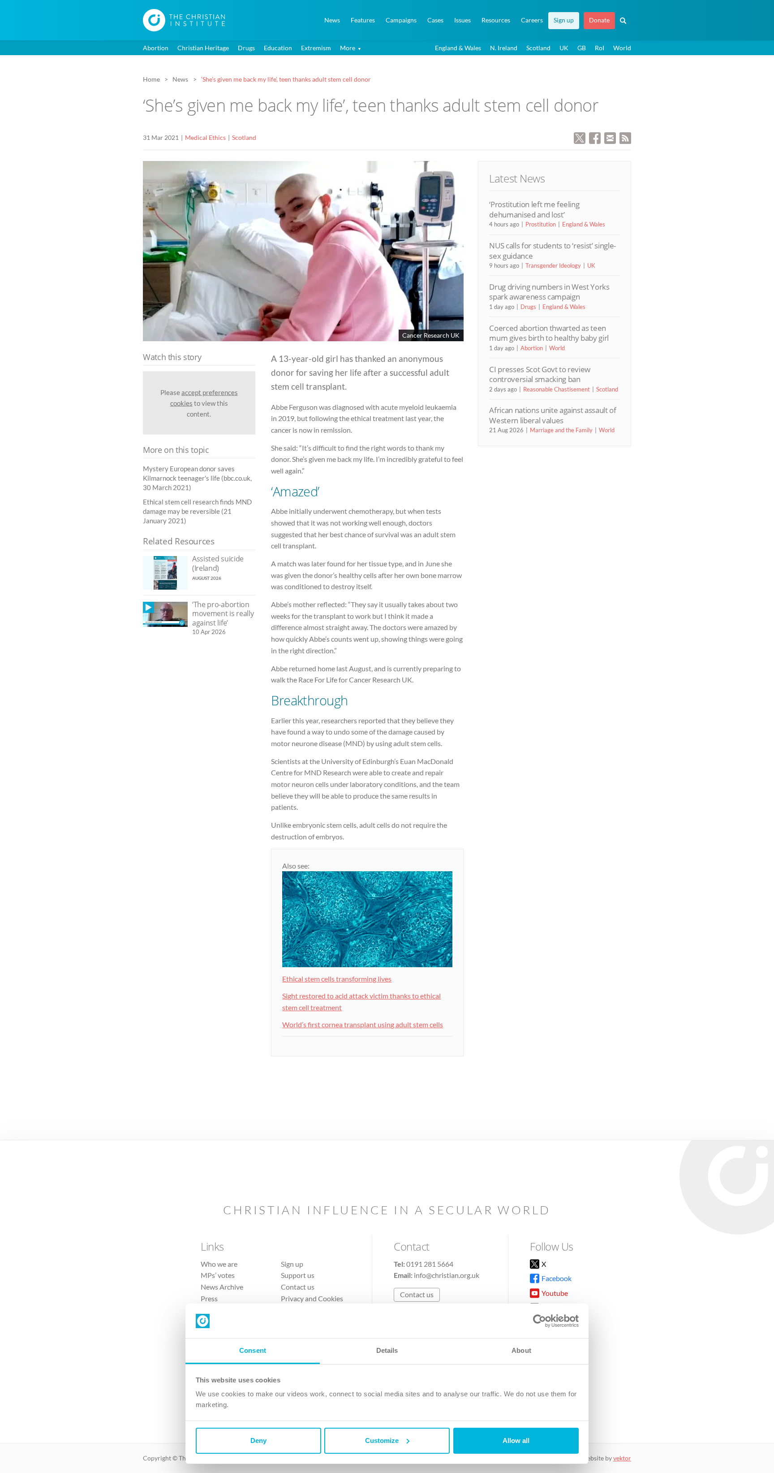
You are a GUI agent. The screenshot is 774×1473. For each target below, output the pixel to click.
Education (278, 48)
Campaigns (401, 20)
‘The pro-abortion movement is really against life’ (223, 614)
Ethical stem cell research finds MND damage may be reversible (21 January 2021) (197, 511)
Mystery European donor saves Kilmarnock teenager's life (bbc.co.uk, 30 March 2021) (197, 478)
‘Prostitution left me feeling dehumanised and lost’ (534, 209)
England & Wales (458, 48)
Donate (599, 20)
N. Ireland (503, 48)
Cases (435, 20)
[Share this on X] (579, 137)
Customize (382, 1440)
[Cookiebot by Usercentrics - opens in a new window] (539, 1321)
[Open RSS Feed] (625, 137)
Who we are (219, 1264)
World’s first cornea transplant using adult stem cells (362, 1024)
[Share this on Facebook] (595, 137)
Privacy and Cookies (312, 1298)
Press (209, 1298)
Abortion (155, 48)
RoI (599, 48)
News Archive (222, 1286)
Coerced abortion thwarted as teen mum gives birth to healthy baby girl (549, 333)
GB (581, 48)
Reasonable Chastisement (556, 389)
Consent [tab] (252, 1350)
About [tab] (521, 1350)
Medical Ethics (205, 137)
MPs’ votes (218, 1275)
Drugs (246, 48)
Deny (258, 1440)
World (622, 48)
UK (563, 48)
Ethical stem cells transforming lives (336, 978)
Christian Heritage (203, 48)
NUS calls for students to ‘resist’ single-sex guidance (552, 250)
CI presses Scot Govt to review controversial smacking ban (539, 374)
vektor (622, 1458)
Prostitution (540, 224)
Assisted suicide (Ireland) (218, 563)
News (332, 20)
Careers (532, 20)
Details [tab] (387, 1350)
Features (363, 20)
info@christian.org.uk (446, 1275)
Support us (297, 1275)
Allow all (516, 1440)
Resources (496, 20)
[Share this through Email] (610, 137)
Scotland (538, 48)
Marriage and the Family (561, 430)
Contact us (297, 1286)
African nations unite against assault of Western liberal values (552, 415)
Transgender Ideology (553, 265)
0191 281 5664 (429, 1264)
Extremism (316, 48)
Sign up (564, 20)
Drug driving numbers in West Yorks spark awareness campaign (549, 292)
